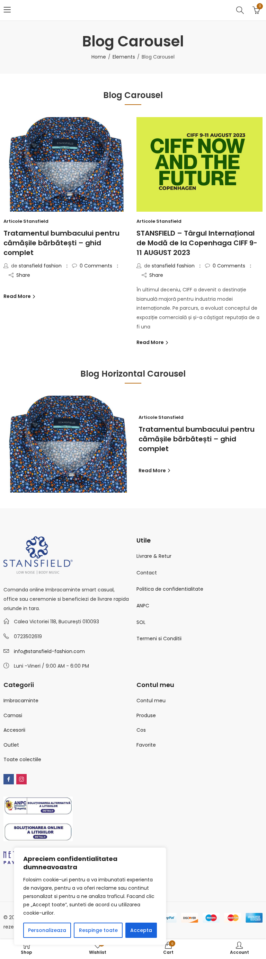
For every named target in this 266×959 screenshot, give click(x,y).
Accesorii (14, 730)
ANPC (142, 605)
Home (98, 56)
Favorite (146, 744)
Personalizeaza (47, 930)
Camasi (12, 715)
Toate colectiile (22, 759)
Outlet (11, 744)
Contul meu (151, 700)
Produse (146, 715)
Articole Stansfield (25, 221)
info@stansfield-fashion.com (49, 651)
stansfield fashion (40, 265)
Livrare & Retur (153, 556)
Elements (124, 56)
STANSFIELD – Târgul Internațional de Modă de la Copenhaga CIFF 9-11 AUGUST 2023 (196, 242)
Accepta (141, 930)
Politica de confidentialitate (169, 589)
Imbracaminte (20, 700)
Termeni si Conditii (158, 638)
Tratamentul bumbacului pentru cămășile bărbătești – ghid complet (61, 242)
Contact (146, 572)
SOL (140, 622)
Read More (17, 296)
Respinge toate (98, 930)
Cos (141, 730)
